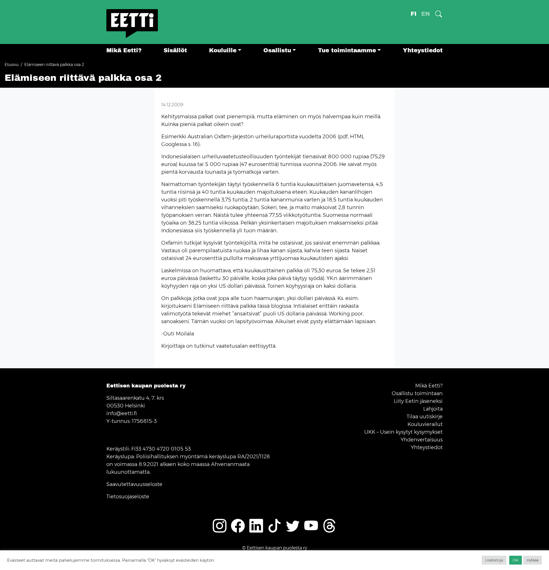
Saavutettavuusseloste (134, 484)
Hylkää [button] (532, 560)
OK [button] (515, 560)
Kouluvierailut (425, 424)
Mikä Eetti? (124, 50)
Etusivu (12, 64)
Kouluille (222, 50)
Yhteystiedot (423, 50)
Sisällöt (175, 50)
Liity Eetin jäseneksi (418, 401)
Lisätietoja (494, 560)
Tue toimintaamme (347, 50)
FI (414, 13)
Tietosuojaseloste (127, 496)
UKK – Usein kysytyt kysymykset (403, 432)
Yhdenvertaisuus (422, 440)
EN (425, 13)
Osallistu (277, 50)
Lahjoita (433, 409)
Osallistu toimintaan (417, 393)
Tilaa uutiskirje (425, 416)
